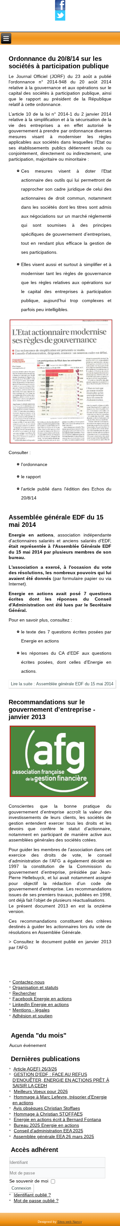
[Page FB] (60, 5)
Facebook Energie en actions (42, 998)
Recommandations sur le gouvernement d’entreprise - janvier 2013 (52, 709)
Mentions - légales (31, 1009)
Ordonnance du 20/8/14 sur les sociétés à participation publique (59, 62)
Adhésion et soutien (32, 1015)
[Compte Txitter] (60, 15)
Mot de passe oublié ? (36, 1200)
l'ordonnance (34, 464)
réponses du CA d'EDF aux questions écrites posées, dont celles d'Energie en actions (66, 662)
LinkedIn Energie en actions (40, 1004)
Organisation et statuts (35, 987)
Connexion (21, 1188)
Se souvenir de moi (28, 1180)
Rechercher (24, 993)
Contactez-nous (28, 981)
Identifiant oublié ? (32, 1194)
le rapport (31, 476)
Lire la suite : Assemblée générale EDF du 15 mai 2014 (62, 683)
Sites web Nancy (69, 1221)
